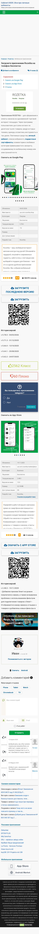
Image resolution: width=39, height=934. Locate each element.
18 (34, 197)
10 (19, 197)
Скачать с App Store (21, 545)
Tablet (16, 688)
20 (15, 200)
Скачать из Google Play (14, 80)
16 (30, 197)
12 (23, 197)
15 (28, 197)
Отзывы (8, 87)
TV (19, 693)
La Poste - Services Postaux (11, 846)
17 (32, 197)
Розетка (11, 59)
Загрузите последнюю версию (20, 290)
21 (17, 200)
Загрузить (21, 299)
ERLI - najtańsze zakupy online (12, 840)
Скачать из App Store (13, 84)
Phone (6, 688)
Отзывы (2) (33, 70)
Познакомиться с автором (19, 659)
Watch (26, 688)
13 (25, 197)
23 (21, 200)
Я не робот (21, 726)
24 (23, 200)
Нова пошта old (7, 849)
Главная (4, 59)
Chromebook (8, 693)
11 (21, 197)
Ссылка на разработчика (26, 497)
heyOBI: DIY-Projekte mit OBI (12, 852)
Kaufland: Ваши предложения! (12, 843)
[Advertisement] (19, 35)
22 (19, 200)
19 (36, 197)
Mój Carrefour (6, 836)
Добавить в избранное (10, 70)
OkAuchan (4, 830)
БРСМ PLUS (5, 833)
